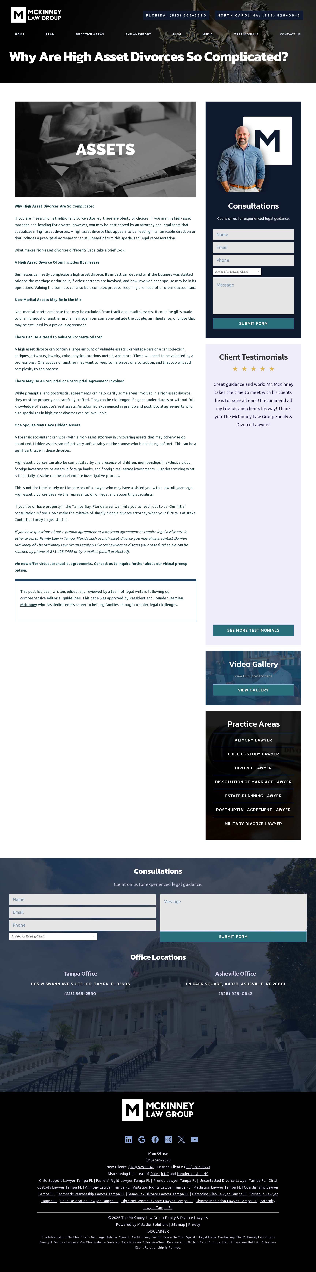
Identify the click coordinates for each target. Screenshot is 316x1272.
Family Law (49, 538)
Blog (177, 34)
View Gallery (253, 690)
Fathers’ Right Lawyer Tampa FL (123, 1180)
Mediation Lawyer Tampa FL (217, 1187)
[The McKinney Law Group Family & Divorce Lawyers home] (36, 15)
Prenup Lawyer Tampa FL (174, 1180)
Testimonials (246, 34)
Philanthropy (138, 34)
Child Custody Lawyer (253, 754)
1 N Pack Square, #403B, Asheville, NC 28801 (235, 984)
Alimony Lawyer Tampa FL (107, 1187)
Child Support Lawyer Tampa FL (66, 1180)
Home (19, 34)
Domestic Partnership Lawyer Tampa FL (91, 1194)
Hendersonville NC (192, 1174)
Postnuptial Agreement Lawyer (253, 810)
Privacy (194, 1224)
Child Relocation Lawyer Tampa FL (89, 1201)
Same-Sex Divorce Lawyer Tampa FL (158, 1194)
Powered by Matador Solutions (142, 1224)
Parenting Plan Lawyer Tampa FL (219, 1194)
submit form (253, 323)
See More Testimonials (253, 630)
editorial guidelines (64, 598)
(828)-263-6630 (197, 1167)
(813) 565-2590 (80, 994)
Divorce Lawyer (253, 768)
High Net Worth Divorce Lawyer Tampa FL (157, 1201)
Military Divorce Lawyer (253, 824)
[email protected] (114, 551)
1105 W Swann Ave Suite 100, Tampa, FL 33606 (80, 984)
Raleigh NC (159, 1174)
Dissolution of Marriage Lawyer (253, 782)
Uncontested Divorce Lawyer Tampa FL (232, 1180)
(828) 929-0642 (236, 994)
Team (50, 34)
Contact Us (290, 34)
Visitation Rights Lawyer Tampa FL (162, 1187)
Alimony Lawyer (253, 740)
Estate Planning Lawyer (253, 796)
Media (208, 34)
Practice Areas (90, 34)
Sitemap (178, 1224)
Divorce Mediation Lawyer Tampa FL (226, 1201)
